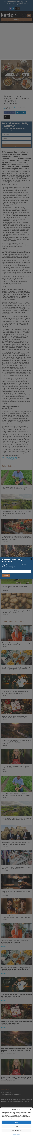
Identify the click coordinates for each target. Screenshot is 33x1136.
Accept (16, 1122)
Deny (16, 1126)
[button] (30, 1109)
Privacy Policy (16, 1134)
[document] (16, 568)
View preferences (16, 1130)
